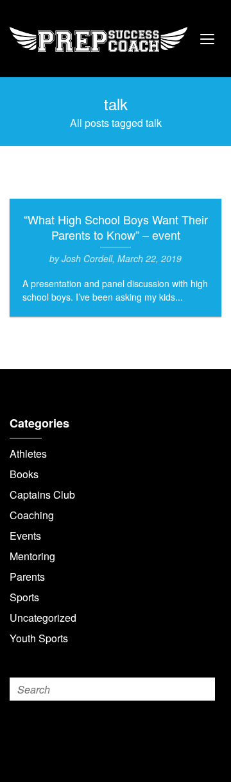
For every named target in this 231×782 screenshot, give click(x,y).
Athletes (28, 453)
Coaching (32, 515)
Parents (27, 576)
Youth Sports (39, 638)
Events (25, 535)
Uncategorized (43, 617)
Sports (24, 597)
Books (24, 474)
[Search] (203, 689)
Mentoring (32, 556)
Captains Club (42, 494)
